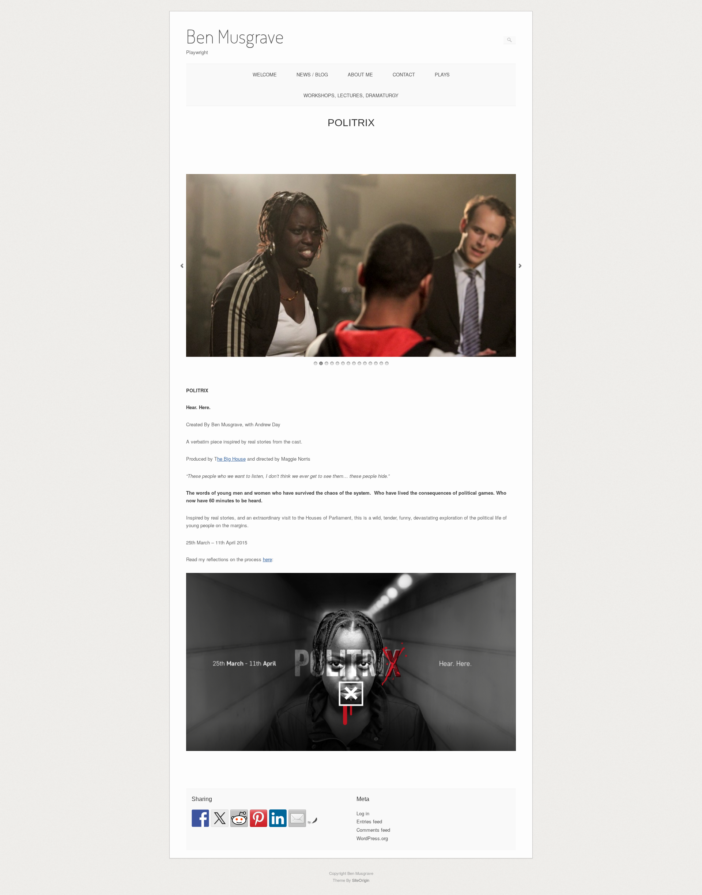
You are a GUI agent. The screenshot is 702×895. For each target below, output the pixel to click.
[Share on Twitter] (220, 818)
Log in (362, 813)
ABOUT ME (360, 74)
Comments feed (373, 829)
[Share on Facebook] (200, 818)
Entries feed (369, 821)
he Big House (231, 458)
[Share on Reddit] (239, 818)
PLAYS (442, 74)
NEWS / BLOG (312, 74)
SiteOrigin (360, 880)
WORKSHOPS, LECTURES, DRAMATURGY (351, 95)
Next (520, 266)
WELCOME (265, 74)
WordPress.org (372, 838)
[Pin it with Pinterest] (258, 818)
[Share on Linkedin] (278, 818)
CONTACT (404, 74)
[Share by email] (297, 818)
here (267, 559)
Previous (182, 266)
